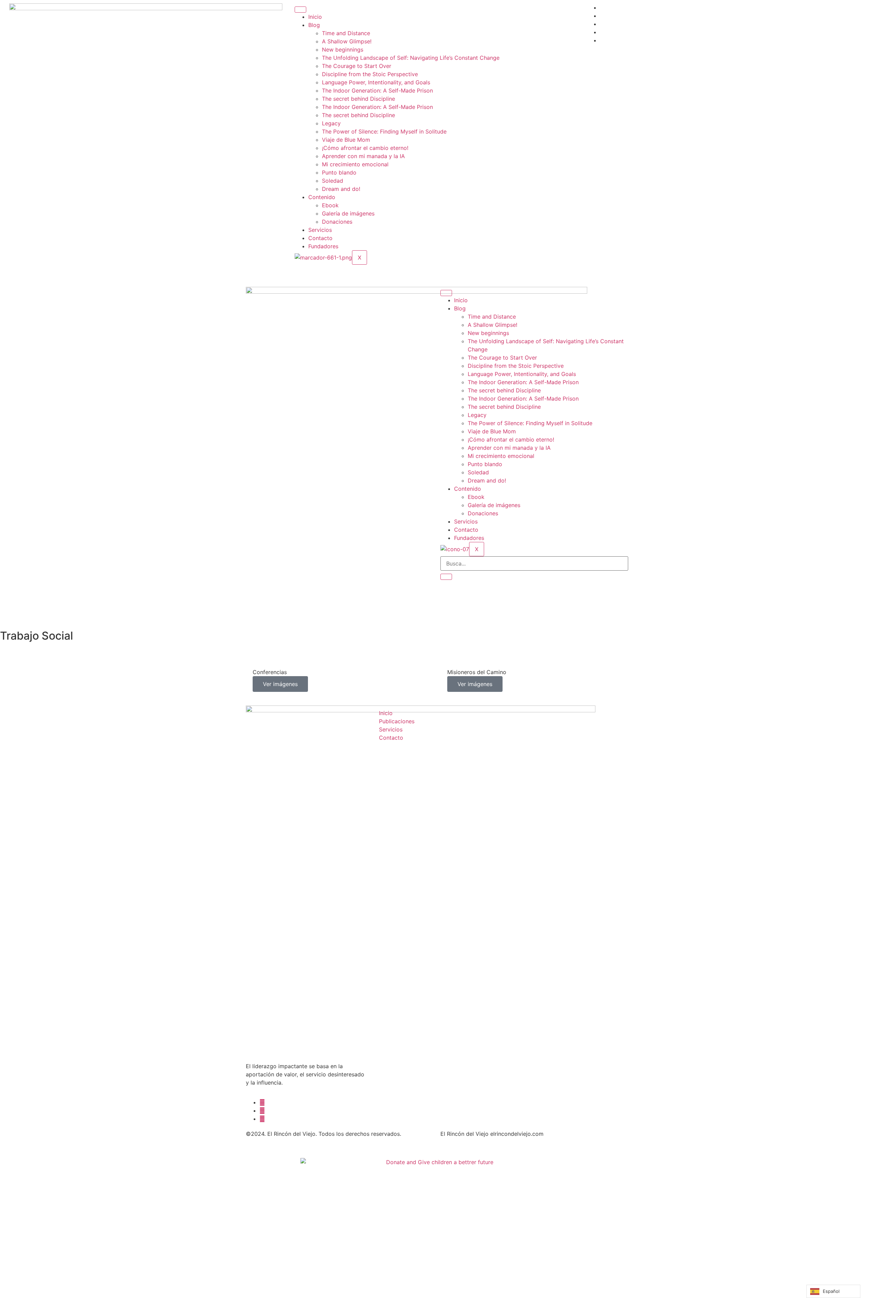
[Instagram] (262, 1118)
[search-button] (446, 577)
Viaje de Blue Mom (346, 139)
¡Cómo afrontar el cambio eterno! (365, 147)
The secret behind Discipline (358, 98)
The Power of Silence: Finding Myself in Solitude (384, 131)
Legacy (331, 123)
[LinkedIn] (262, 1110)
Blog (314, 25)
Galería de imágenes (348, 213)
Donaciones (337, 221)
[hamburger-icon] (300, 9)
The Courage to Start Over (356, 65)
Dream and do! (341, 188)
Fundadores (323, 246)
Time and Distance (346, 33)
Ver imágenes (280, 684)
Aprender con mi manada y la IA (363, 156)
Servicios (320, 229)
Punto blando (339, 172)
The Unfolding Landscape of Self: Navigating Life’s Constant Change (410, 57)
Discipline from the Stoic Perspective (370, 74)
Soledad (332, 180)
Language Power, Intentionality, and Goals (376, 82)
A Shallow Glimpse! (346, 41)
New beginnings (342, 49)
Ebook (330, 205)
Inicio (315, 16)
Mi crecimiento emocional (355, 164)
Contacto (320, 238)
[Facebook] (262, 1102)
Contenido (321, 197)
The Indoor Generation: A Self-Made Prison (377, 90)
